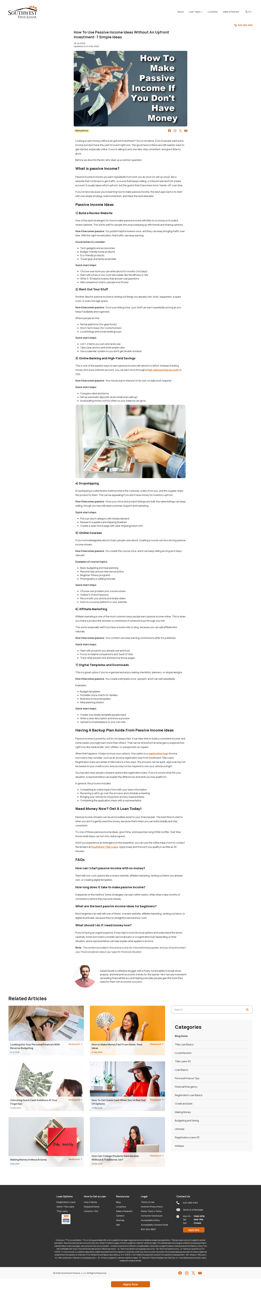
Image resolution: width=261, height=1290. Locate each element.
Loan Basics (181, 1069)
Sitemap (120, 1220)
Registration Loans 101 (187, 1137)
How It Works (90, 1202)
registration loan (158, 753)
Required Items (91, 1206)
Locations (121, 1206)
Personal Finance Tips (187, 1078)
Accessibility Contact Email (154, 1224)
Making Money (81, 130)
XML (118, 1224)
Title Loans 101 (183, 1061)
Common (91, 1211)
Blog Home (181, 1036)
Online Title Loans (65, 1206)
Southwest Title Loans (104, 847)
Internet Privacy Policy (152, 1206)
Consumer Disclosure (152, 1215)
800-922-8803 (148, 1229)
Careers (120, 1215)
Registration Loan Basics (188, 1095)
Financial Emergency (186, 1086)
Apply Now (193, 1229)
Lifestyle (179, 1129)
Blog (118, 1202)
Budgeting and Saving (187, 1120)
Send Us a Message (193, 1209)
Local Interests (183, 1053)
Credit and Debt (183, 1103)
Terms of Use (148, 1202)
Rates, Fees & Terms (151, 1211)
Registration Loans (66, 1202)
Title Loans (62, 1211)
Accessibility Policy (150, 1220)
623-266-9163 (245, 25)
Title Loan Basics (184, 1044)
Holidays (179, 1146)
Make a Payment (124, 1211)
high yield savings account (163, 370)
